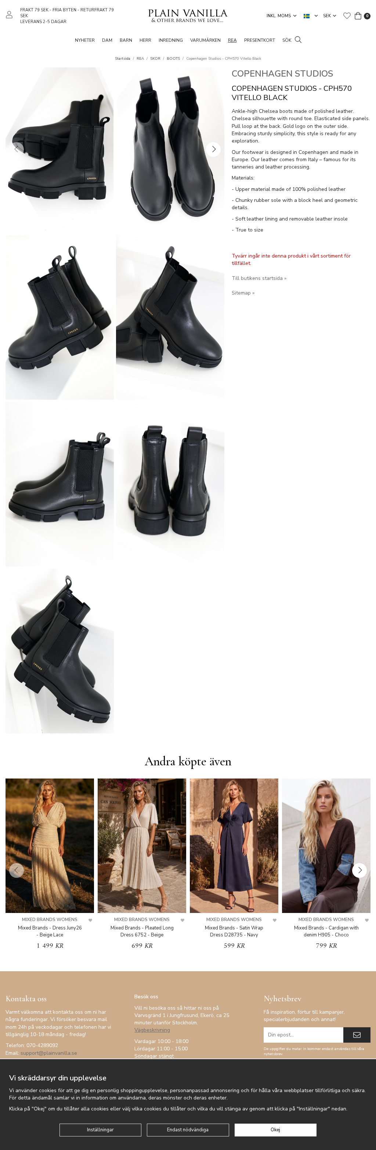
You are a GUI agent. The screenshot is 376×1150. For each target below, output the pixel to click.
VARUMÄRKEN (205, 40)
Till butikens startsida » (259, 278)
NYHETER (85, 40)
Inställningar (100, 1130)
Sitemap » (243, 292)
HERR (145, 40)
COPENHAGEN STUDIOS (282, 73)
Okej (275, 1130)
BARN (126, 40)
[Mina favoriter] (347, 15)
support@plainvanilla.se (49, 1053)
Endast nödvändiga (188, 1130)
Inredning (171, 40)
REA (232, 40)
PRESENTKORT (259, 40)
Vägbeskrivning (152, 1030)
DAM (107, 40)
